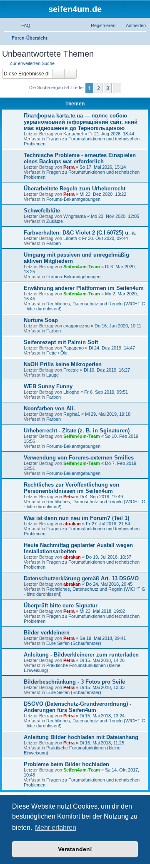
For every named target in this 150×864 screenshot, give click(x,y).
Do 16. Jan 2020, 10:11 (118, 325)
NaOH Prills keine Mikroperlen (63, 364)
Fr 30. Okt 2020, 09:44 (105, 238)
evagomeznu (76, 325)
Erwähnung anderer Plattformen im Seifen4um (84, 288)
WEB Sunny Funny (48, 386)
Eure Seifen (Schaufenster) (73, 643)
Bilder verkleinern (47, 632)
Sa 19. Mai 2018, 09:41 (103, 638)
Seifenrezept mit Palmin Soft (61, 342)
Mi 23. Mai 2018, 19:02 (102, 611)
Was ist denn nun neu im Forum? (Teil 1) (76, 518)
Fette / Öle (57, 352)
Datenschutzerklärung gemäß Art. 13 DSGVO (81, 578)
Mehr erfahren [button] (55, 827)
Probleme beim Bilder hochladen (66, 764)
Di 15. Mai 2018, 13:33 (102, 687)
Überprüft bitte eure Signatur (61, 605)
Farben (53, 243)
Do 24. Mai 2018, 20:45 (109, 584)
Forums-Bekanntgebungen (73, 199)
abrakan (72, 523)
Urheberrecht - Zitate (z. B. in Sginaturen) (77, 430)
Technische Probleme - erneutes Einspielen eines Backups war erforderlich (80, 158)
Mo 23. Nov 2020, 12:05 (115, 216)
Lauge (52, 374)
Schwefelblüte (42, 210)
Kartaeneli (73, 133)
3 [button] (107, 88)
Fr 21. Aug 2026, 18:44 (111, 133)
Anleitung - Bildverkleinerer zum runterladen (81, 655)
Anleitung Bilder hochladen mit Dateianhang (81, 737)
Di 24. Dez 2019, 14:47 (112, 347)
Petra (69, 167)
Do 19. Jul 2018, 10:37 (108, 556)
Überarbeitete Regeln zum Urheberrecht (74, 188)
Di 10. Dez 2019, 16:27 (107, 369)
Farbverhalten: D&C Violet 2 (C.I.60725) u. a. (80, 233)
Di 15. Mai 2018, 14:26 (102, 660)
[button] (117, 88)
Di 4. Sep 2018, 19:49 (101, 496)
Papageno (73, 347)
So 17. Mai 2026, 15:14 (103, 167)
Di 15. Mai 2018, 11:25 (102, 742)
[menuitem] (22, 25)
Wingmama (74, 216)
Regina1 (71, 414)
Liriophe (71, 392)
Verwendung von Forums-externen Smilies (79, 457)
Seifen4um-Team (81, 266)
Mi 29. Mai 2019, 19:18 (107, 414)
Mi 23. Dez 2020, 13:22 (103, 194)
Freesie (71, 369)
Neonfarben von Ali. (49, 408)
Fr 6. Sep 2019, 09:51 (106, 392)
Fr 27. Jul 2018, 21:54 (108, 523)
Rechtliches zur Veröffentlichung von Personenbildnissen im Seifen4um (71, 488)
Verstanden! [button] (75, 849)
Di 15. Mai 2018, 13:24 (102, 715)
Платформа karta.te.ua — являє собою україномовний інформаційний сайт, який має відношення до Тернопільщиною (81, 121)
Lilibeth (70, 238)
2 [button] (98, 88)
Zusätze (54, 221)
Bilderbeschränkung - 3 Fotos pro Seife (74, 682)
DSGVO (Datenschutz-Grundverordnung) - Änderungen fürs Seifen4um (77, 707)
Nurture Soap (41, 320)
